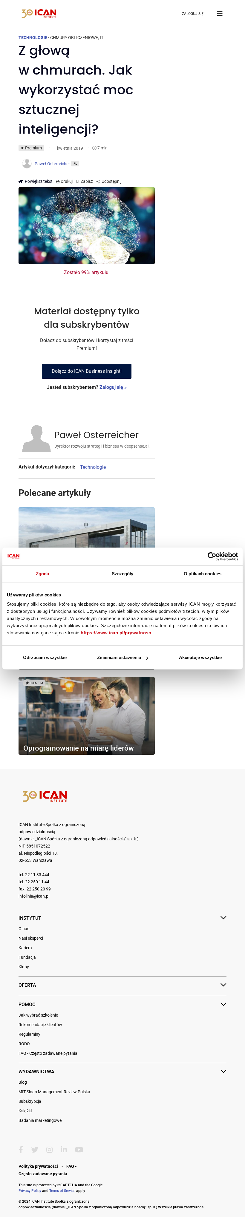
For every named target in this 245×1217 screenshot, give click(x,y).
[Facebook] (21, 1150)
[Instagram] (49, 1150)
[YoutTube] (79, 1150)
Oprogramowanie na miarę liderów (78, 748)
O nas (24, 928)
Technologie (93, 467)
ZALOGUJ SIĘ (192, 14)
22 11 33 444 (37, 874)
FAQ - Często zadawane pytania (48, 1053)
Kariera (25, 947)
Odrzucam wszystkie (45, 657)
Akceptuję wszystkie (200, 657)
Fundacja (27, 957)
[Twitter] (34, 1150)
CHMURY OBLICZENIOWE (74, 37)
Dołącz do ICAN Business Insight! (87, 371)
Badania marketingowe (40, 1120)
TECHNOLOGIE (33, 37)
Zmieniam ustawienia (119, 657)
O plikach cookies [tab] (202, 573)
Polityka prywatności (38, 1166)
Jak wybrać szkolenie (38, 1015)
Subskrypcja (30, 1101)
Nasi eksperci (31, 938)
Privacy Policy (30, 1190)
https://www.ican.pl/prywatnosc (116, 632)
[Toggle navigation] (219, 13)
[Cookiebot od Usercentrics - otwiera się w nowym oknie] (212, 556)
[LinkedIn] (64, 1150)
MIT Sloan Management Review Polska (54, 1091)
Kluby (24, 966)
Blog (23, 1082)
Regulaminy (29, 1034)
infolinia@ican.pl (34, 896)
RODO (24, 1043)
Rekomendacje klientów (40, 1024)
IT (101, 37)
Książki (25, 1110)
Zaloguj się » (113, 387)
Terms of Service (62, 1190)
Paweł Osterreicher (96, 435)
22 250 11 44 (37, 881)
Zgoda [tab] (42, 573)
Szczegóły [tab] (123, 573)
